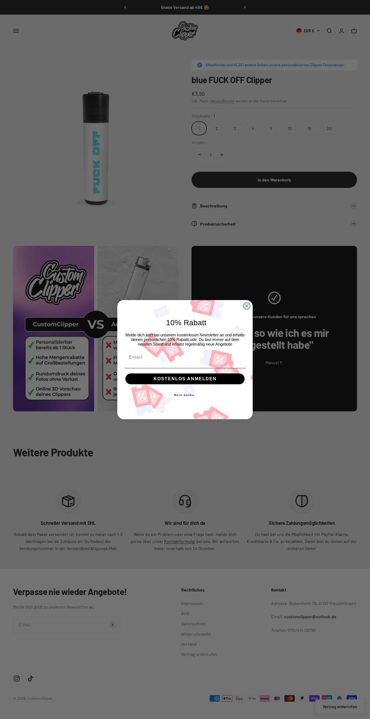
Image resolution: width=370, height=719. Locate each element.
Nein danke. (185, 394)
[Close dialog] (247, 306)
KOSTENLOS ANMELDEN (185, 378)
